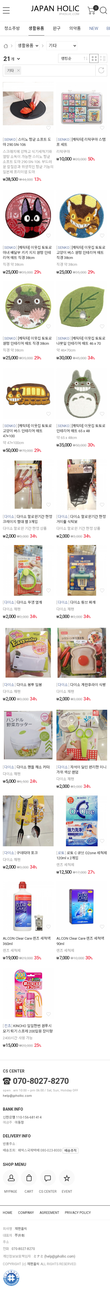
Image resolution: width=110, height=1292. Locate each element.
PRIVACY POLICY (78, 1213)
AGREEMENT (49, 1213)
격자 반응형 (93, 58)
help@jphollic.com (17, 1096)
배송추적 (70, 1151)
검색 (103, 10)
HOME (7, 1213)
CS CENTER (14, 1071)
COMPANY (26, 1213)
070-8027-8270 (41, 1081)
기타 (10, 71)
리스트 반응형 (102, 58)
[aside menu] (6, 10)
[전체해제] (101, 70)
